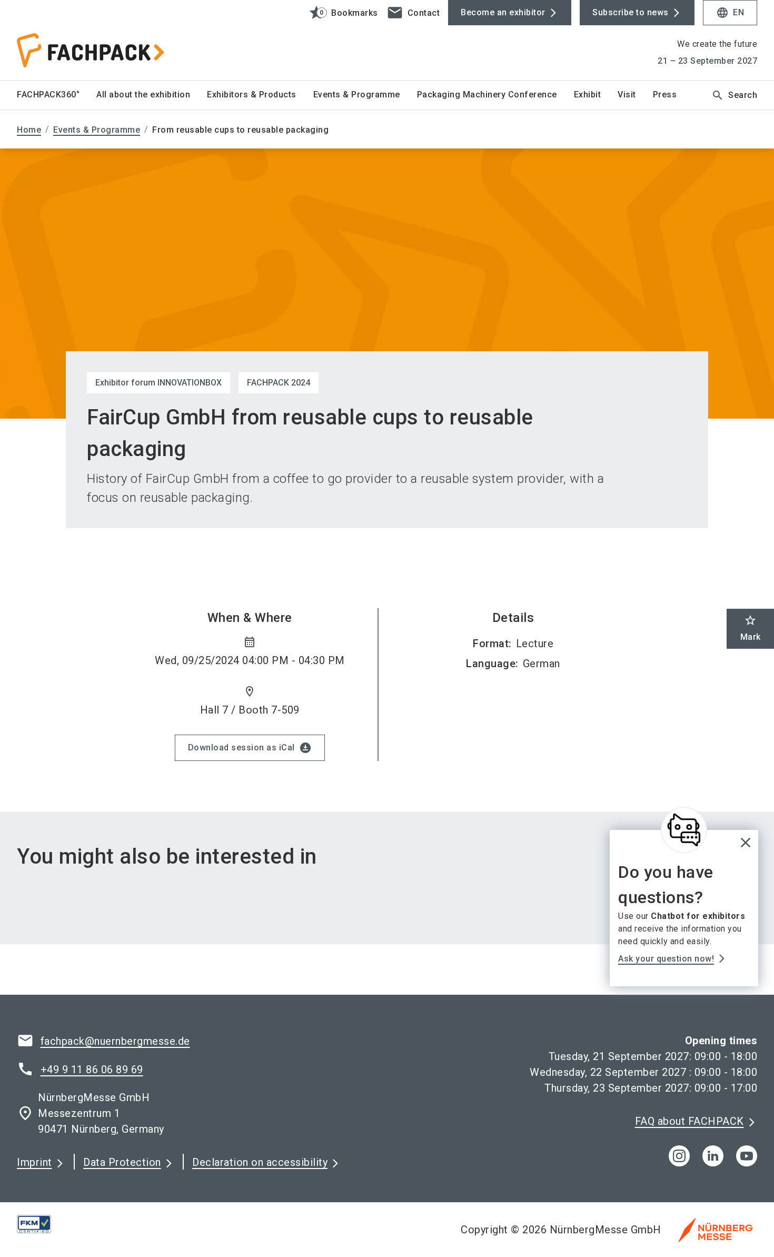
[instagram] (679, 1155)
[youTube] (746, 1155)
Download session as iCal (250, 747)
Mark (750, 628)
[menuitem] (56, 95)
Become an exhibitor (503, 12)
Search (734, 95)
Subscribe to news (630, 12)
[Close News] (684, 830)
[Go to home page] (103, 40)
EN (730, 12)
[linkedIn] (712, 1155)
